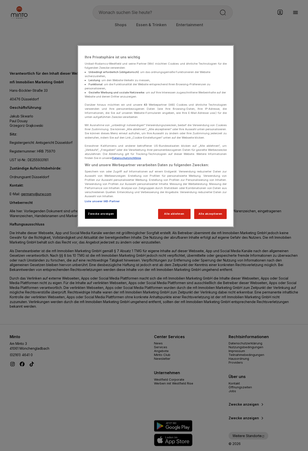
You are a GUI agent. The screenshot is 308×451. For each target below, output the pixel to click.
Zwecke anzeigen (101, 213)
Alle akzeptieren (210, 213)
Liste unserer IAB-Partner (102, 201)
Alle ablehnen (174, 213)
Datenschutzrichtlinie (126, 158)
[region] (155, 136)
